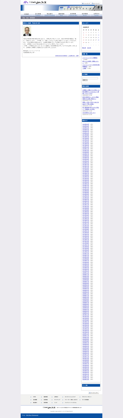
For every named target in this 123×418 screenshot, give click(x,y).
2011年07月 (85, 245)
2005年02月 (85, 372)
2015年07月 (85, 173)
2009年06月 (85, 283)
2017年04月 (85, 142)
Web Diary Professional (32, 415)
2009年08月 (85, 279)
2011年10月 (85, 241)
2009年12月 (85, 273)
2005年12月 (85, 355)
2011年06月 (85, 246)
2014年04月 (85, 197)
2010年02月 (85, 269)
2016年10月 (85, 150)
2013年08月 (85, 210)
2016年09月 (85, 152)
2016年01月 (85, 162)
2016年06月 (85, 155)
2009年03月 (85, 288)
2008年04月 (85, 307)
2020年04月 (85, 126)
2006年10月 (85, 337)
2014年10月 (85, 189)
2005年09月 (85, 360)
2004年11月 (85, 377)
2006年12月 (85, 334)
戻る (24, 17)
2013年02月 (85, 218)
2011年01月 (85, 252)
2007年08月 (85, 320)
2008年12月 (85, 293)
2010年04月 (85, 266)
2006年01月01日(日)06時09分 (61, 55)
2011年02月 (85, 250)
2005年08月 (85, 362)
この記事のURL (71, 55)
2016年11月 (85, 148)
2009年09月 (85, 278)
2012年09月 (85, 227)
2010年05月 (85, 264)
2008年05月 (85, 306)
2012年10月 (85, 225)
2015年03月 (85, 180)
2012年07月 (85, 231)
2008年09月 (85, 299)
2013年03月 (85, 217)
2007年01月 (85, 332)
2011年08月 (85, 243)
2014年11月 (85, 187)
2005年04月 (85, 369)
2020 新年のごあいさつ (88, 112)
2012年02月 (85, 238)
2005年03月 (85, 370)
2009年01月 (85, 292)
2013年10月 (85, 206)
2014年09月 (85, 190)
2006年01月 (85, 353)
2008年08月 (85, 300)
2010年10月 (85, 257)
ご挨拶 (77, 55)
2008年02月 (85, 311)
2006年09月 (85, 339)
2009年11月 (85, 274)
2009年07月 (85, 281)
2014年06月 (85, 194)
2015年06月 (85, 175)
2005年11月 (85, 356)
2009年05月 (85, 285)
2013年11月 (85, 204)
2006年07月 (85, 342)
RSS (27, 17)
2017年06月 (85, 138)
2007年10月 (85, 316)
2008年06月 (85, 304)
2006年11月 (85, 335)
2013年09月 (85, 208)
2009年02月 (85, 290)
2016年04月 (85, 159)
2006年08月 (85, 341)
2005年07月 (85, 363)
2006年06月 (85, 344)
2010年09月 (85, 259)
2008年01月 (85, 313)
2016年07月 (85, 154)
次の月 (89, 48)
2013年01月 (85, 220)
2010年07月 (85, 260)
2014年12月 (85, 185)
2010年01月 (85, 271)
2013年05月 (85, 213)
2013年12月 (85, 203)
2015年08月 (85, 171)
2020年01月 (85, 131)
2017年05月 (85, 140)
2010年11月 (85, 255)
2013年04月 (85, 215)
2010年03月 (85, 267)
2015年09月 (85, 169)
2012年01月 (85, 239)
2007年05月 (85, 325)
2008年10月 (85, 297)
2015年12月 (85, 164)
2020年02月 (85, 129)
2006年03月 (85, 349)
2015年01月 (85, 183)
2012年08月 (85, 229)
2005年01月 (85, 374)
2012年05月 (85, 234)
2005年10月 (85, 358)
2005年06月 (85, 365)
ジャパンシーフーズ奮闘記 (89, 57)
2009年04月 (85, 286)
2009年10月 (85, 276)
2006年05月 (85, 346)
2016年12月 (85, 147)
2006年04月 (85, 348)
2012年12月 (85, 222)
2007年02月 (85, 330)
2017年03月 (85, 143)
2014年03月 (85, 199)
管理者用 (32, 17)
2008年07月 (85, 302)
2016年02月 (85, 161)
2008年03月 (85, 309)
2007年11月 (85, 314)
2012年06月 (85, 232)
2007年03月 (85, 328)
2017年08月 (85, 135)
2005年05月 (85, 367)
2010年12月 (85, 253)
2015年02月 (85, 182)
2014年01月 (85, 201)
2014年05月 (85, 196)
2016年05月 (85, 157)
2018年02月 (85, 133)
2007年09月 (85, 318)
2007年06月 (85, 323)
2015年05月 (85, 176)
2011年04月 (85, 248)
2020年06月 (85, 124)
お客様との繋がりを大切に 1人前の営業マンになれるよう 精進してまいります (91, 91)
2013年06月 (85, 211)
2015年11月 (85, 166)
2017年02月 (85, 145)
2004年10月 (85, 379)
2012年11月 (85, 224)
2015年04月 (85, 178)
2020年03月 (85, 128)
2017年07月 (85, 136)
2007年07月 (85, 321)
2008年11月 (85, 295)
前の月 (84, 48)
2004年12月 (85, 376)
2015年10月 (85, 168)
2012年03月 (85, 236)
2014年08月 (85, 192)
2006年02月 (85, 351)
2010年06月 (85, 262)
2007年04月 (85, 327)
